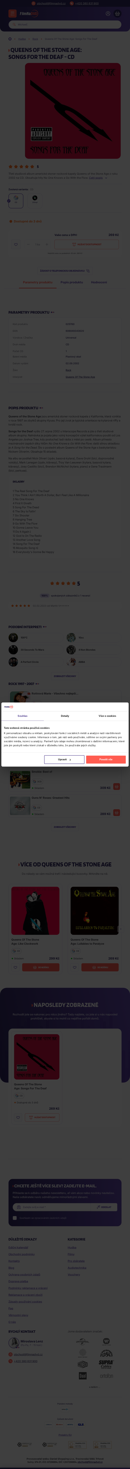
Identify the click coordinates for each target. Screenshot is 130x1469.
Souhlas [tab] (22, 715)
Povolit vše (105, 759)
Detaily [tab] (65, 715)
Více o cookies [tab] (107, 715)
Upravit (62, 759)
